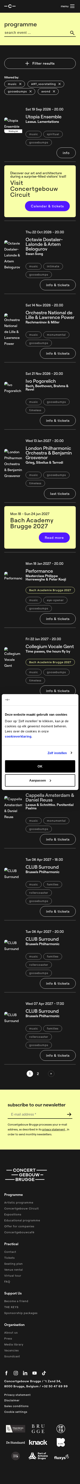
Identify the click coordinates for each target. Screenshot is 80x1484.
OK (40, 766)
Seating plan (13, 1263)
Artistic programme (18, 1202)
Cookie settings (15, 1411)
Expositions (12, 1214)
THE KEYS (11, 1307)
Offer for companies (19, 1226)
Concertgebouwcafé (19, 1232)
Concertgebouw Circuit (21, 1208)
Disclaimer (12, 1400)
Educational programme (22, 1220)
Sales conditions (16, 1406)
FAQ (7, 1281)
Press (8, 1338)
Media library (13, 1344)
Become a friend (16, 1301)
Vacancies (11, 1350)
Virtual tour (12, 1275)
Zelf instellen (57, 753)
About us (11, 1332)
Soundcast (12, 1356)
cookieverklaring (18, 736)
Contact (10, 1251)
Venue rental (13, 1269)
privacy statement (53, 1129)
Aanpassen (37, 780)
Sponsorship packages (21, 1313)
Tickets (9, 1257)
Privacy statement (17, 1394)
